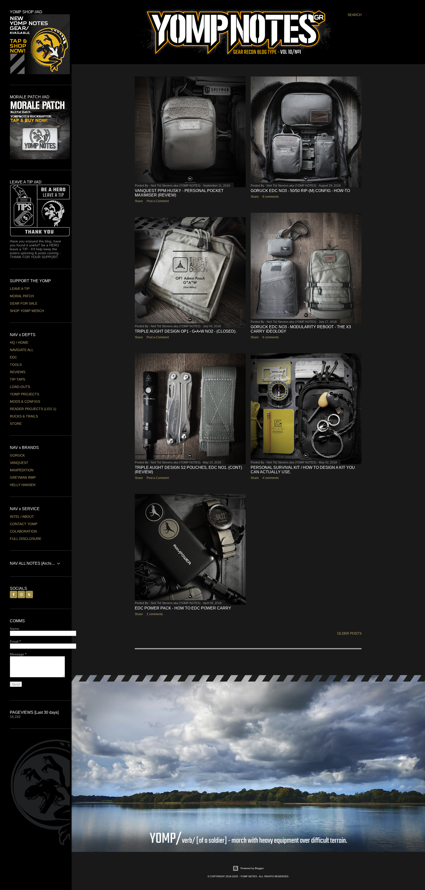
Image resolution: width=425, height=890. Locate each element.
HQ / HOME (19, 342)
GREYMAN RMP (23, 477)
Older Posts (349, 633)
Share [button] (139, 201)
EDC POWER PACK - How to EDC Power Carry (183, 608)
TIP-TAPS (17, 379)
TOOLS (16, 365)
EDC (13, 357)
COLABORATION (23, 531)
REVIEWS (17, 372)
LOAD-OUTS (20, 387)
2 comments (155, 614)
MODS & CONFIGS (25, 401)
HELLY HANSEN (22, 485)
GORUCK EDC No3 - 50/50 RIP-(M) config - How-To (300, 191)
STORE (16, 424)
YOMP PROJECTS (24, 394)
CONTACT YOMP (23, 524)
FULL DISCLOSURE (25, 539)
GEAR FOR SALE (23, 303)
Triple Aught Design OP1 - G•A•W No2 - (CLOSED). (185, 331)
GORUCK (17, 455)
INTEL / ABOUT (22, 517)
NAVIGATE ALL (21, 350)
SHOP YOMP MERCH (27, 311)
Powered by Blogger (252, 868)
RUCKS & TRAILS (24, 416)
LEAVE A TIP (20, 289)
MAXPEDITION (21, 470)
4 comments (270, 478)
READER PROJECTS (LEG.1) (33, 409)
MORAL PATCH (22, 296)
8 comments (270, 196)
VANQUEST (19, 463)
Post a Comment (158, 201)
